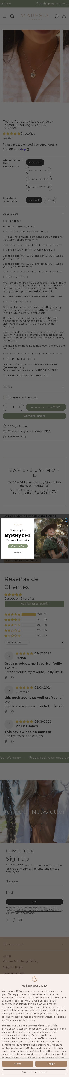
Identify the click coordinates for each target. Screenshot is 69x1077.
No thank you (18, 552)
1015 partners (23, 991)
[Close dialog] (66, 520)
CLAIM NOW (17, 546)
